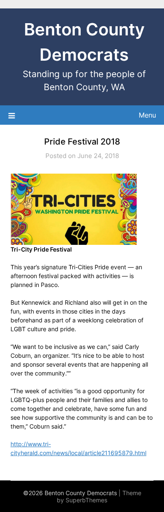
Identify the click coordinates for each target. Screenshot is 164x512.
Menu (147, 115)
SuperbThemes (86, 500)
